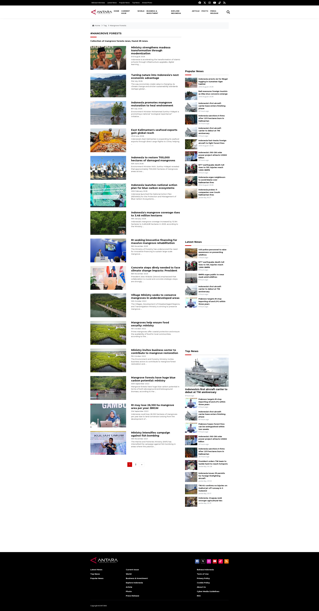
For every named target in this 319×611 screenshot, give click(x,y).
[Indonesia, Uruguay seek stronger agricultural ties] (191, 501)
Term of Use (203, 574)
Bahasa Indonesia (98, 3)
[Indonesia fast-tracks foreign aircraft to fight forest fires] (191, 144)
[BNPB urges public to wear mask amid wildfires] (191, 278)
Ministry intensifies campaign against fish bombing (150, 434)
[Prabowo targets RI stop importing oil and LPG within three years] (191, 302)
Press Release (214, 12)
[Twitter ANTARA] (204, 2)
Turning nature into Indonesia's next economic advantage (155, 76)
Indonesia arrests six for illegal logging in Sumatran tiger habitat (213, 81)
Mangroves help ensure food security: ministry (150, 324)
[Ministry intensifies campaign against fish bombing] (108, 443)
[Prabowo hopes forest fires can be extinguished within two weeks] (191, 427)
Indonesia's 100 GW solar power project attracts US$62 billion (213, 155)
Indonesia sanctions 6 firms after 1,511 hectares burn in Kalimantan (212, 118)
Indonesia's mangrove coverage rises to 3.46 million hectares (155, 214)
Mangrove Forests (118, 25)
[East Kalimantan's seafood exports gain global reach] (108, 140)
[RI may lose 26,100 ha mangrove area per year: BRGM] (108, 415)
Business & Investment (152, 12)
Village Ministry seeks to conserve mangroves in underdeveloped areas (155, 296)
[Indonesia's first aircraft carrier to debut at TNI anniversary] (191, 132)
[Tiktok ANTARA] (220, 2)
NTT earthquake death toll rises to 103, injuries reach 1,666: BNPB (211, 167)
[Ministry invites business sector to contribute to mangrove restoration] (108, 360)
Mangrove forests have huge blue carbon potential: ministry (153, 379)
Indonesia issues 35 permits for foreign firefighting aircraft (212, 476)
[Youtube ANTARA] (214, 2)
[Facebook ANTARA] (200, 2)
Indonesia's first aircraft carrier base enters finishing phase (212, 106)
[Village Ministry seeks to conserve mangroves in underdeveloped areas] (108, 305)
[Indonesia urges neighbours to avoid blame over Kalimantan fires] (191, 181)
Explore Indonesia (176, 12)
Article (195, 11)
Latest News (112, 3)
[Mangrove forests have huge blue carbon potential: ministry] (108, 388)
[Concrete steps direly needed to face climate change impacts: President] (108, 278)
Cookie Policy (203, 583)
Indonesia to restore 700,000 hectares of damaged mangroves (153, 159)
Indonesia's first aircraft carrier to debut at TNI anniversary (210, 131)
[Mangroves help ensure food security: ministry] (108, 333)
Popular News (124, 3)
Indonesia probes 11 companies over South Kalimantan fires (209, 192)
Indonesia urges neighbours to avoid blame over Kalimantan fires (212, 180)
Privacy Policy (203, 578)
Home (116, 11)
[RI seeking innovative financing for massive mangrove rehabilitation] (108, 250)
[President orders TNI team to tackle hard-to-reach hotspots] (191, 465)
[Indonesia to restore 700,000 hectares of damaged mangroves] (108, 168)
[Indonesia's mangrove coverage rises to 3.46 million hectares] (108, 223)
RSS (199, 596)
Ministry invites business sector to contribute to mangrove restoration (154, 352)
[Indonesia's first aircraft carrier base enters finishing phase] (191, 107)
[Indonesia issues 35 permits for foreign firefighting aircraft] (191, 477)
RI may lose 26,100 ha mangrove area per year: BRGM (152, 407)
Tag (105, 25)
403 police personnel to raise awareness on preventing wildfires (212, 252)
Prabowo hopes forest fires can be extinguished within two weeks (212, 426)
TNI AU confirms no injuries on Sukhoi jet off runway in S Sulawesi (213, 488)
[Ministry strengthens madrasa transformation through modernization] (108, 58)
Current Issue (125, 12)
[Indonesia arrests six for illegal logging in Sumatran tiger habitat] (191, 82)
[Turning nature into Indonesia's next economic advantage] (108, 85)
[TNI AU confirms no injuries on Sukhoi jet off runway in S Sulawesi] (191, 489)
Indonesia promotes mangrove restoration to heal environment (152, 104)
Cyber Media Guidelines (208, 591)
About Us (201, 587)
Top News (136, 3)
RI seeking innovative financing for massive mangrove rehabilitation (154, 242)
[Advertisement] (207, 49)
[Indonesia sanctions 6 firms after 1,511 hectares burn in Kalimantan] (191, 119)
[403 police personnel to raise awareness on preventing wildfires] (191, 253)
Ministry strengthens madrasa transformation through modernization (150, 50)
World (140, 11)
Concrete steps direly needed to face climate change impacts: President (155, 269)
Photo (204, 11)
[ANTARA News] (101, 12)
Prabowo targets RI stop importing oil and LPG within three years (212, 301)
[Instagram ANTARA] (209, 2)
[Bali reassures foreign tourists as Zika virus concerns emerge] (191, 95)
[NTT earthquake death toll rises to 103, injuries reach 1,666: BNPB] (191, 168)
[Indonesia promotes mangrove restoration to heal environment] (108, 112)
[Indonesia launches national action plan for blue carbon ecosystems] (108, 195)
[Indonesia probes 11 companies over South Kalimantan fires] (191, 193)
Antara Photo (147, 3)
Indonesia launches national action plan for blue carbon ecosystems (154, 186)
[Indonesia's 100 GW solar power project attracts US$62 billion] (191, 156)
